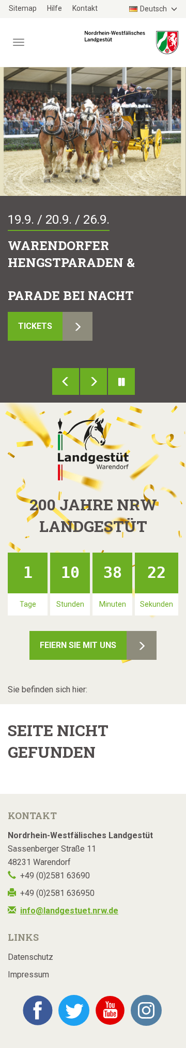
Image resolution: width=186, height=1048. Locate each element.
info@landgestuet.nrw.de (69, 911)
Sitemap (23, 8)
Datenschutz (30, 957)
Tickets (35, 326)
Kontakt (85, 8)
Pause (121, 381)
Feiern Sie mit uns (78, 645)
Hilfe (54, 8)
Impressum (28, 974)
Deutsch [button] (154, 9)
